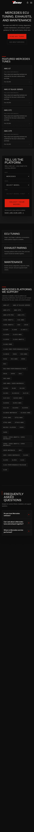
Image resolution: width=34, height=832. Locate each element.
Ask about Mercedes (16, 42)
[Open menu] (31, 2)
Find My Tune (17, 36)
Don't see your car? (14, 212)
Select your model (17, 203)
